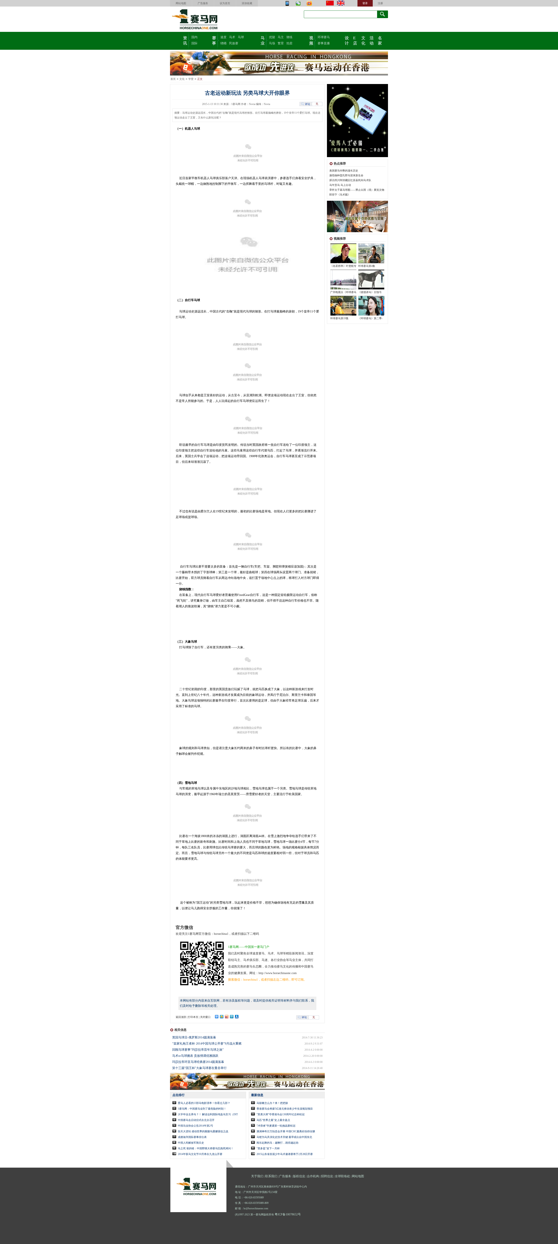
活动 (372, 40)
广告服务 (203, 3)
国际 (194, 43)
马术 (232, 37)
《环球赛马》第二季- (370, 318)
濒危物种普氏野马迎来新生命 (346, 175)
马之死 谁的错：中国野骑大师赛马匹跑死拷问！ (205, 1148)
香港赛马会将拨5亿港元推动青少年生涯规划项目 (285, 1108)
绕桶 (223, 43)
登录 (365, 3)
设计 (347, 40)
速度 (223, 37)
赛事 (214, 40)
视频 (311, 40)
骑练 (289, 37)
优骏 (272, 37)
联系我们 (271, 1176)
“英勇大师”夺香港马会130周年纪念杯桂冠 (281, 1114)
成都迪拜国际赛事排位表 (192, 1137)
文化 (363, 40)
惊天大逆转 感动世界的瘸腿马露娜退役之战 (203, 1131)
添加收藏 (247, 3)
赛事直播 (324, 43)
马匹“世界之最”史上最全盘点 (273, 1120)
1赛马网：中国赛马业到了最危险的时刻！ (202, 1108)
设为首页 (225, 3)
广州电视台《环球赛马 (343, 292)
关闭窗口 (205, 1017)
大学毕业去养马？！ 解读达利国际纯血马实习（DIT (208, 1114)
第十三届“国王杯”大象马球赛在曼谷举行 (199, 1068)
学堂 (191, 79)
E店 (355, 40)
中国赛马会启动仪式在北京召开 (196, 1120)
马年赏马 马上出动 (340, 185)
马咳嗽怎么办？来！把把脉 (272, 1103)
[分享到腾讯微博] (232, 1016)
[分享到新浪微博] (227, 1016)
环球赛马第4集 (366, 266)
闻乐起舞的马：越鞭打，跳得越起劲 (277, 1142)
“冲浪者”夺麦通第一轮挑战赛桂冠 (276, 1125)
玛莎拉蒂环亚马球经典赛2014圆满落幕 (198, 1062)
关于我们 (257, 1176)
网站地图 (181, 3)
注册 (380, 3)
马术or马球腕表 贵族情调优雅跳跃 (195, 1055)
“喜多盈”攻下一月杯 (268, 1148)
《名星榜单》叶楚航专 (343, 266)
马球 (241, 37)
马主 (281, 37)
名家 (380, 40)
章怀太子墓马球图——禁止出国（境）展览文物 (356, 189)
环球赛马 (324, 37)
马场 (272, 43)
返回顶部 (181, 1017)
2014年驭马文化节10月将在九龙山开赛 (200, 1154)
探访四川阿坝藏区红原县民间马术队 (350, 180)
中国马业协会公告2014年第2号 (195, 1125)
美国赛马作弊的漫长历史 (343, 170)
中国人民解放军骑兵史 (191, 1142)
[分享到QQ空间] (222, 1016)
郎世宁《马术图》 (339, 194)
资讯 (185, 40)
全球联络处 (342, 1176)
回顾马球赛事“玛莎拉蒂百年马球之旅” (198, 1049)
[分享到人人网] (237, 1016)
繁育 (281, 43)
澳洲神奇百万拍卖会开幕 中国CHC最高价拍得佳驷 (286, 1131)
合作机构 (313, 1176)
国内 (194, 37)
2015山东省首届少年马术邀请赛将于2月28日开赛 (285, 1154)
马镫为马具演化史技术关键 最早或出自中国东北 (284, 1137)
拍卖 (289, 43)
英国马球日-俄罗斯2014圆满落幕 (194, 1037)
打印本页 (193, 1017)
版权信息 (299, 1176)
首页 (173, 79)
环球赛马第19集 (339, 318)
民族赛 (233, 43)
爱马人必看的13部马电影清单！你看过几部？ (204, 1103)
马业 (263, 40)
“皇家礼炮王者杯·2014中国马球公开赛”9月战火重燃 (207, 1043)
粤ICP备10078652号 (288, 1214)
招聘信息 (327, 1176)
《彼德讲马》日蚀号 (370, 292)
